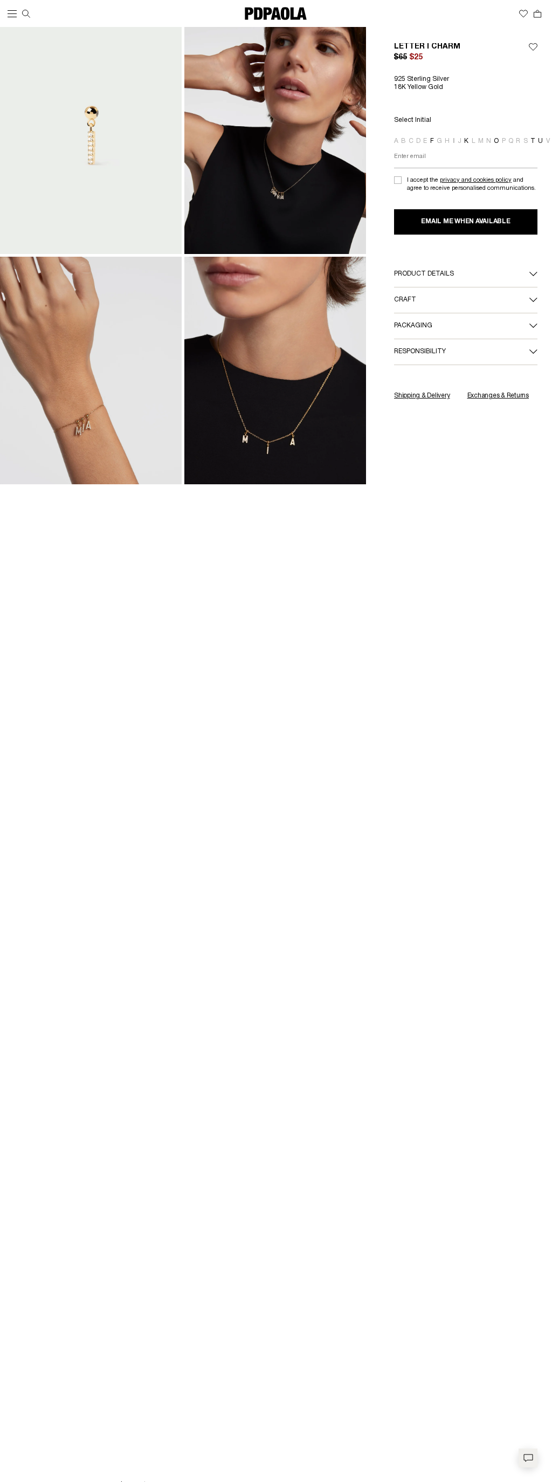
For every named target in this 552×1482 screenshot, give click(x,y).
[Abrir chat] (528, 1458)
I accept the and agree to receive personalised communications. (471, 184)
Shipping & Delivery (422, 396)
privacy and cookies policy (476, 180)
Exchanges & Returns (498, 396)
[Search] (26, 14)
